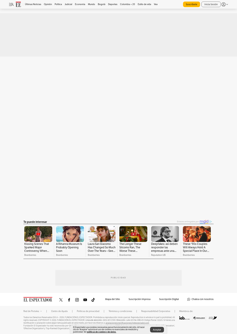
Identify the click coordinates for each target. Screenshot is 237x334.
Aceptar (157, 329)
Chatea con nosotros (203, 299)
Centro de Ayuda (59, 311)
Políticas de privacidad (88, 311)
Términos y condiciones (120, 311)
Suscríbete (191, 4)
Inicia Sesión (211, 4)
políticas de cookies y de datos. (101, 332)
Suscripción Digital (169, 299)
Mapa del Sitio (112, 299)
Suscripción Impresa (139, 299)
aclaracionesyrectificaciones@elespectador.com (127, 323)
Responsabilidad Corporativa (155, 311)
